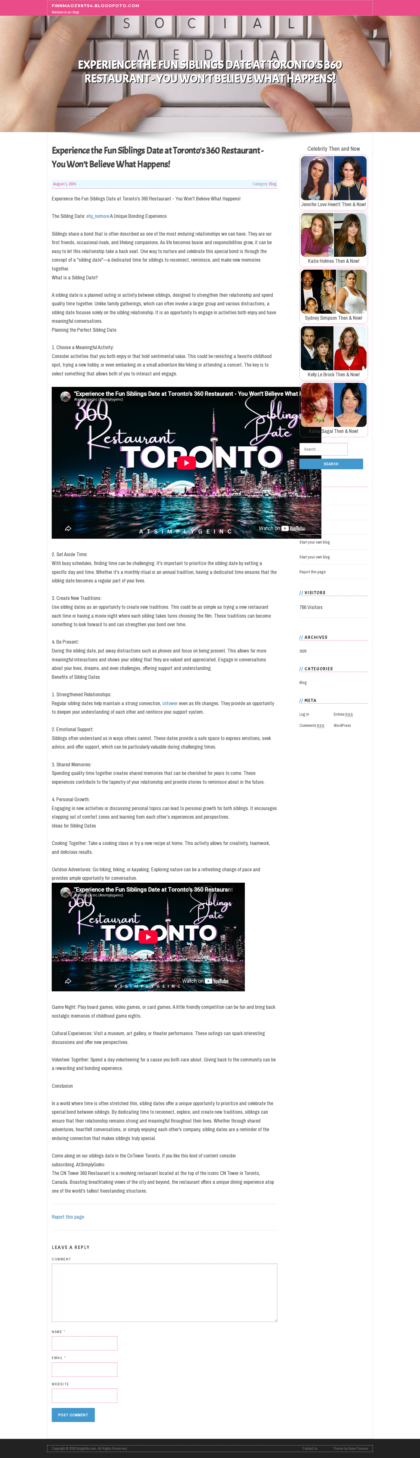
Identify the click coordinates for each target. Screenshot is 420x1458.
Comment (61, 1259)
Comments (312, 725)
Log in (304, 498)
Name (58, 1331)
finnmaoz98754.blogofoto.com (95, 5)
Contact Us (310, 1448)
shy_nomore (97, 216)
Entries (343, 714)
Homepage (308, 512)
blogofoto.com (86, 1448)
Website (60, 1384)
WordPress (342, 725)
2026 (302, 651)
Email (59, 1357)
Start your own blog (314, 542)
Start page (307, 527)
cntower (170, 703)
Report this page (68, 1216)
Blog (273, 183)
